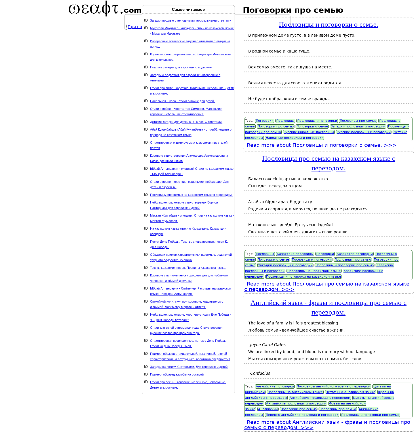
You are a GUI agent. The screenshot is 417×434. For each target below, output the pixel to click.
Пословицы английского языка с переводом (333, 386)
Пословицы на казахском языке (314, 271)
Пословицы (285, 121)
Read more (314, 145)
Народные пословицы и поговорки (294, 138)
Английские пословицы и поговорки (296, 403)
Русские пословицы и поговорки (364, 132)
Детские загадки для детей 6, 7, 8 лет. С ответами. (186, 121)
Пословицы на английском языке (295, 392)
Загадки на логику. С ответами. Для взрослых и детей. (189, 366)
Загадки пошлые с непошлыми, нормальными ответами (190, 20)
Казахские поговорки (355, 254)
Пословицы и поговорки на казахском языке (303, 276)
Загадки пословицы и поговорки (358, 126)
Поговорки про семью (276, 126)
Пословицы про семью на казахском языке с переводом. (328, 162)
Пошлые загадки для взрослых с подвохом (181, 67)
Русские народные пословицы (309, 132)
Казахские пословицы (295, 254)
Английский (268, 409)
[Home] (105, 8)
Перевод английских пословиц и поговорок (302, 415)
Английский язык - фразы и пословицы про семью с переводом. (328, 306)
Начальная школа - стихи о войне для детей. (182, 101)
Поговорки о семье (312, 126)
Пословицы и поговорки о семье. (328, 24)
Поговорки (264, 121)
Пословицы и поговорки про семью (344, 265)
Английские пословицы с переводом (320, 398)
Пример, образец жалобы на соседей (177, 374)
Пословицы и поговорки (317, 121)
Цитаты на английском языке (350, 392)
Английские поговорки (275, 386)
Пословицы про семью (358, 121)
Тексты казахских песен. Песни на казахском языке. (188, 267)
